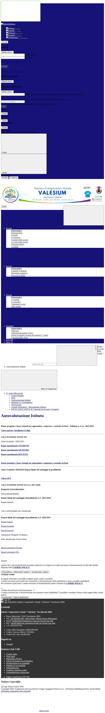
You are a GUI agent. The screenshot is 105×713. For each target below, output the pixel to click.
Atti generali (16, 405)
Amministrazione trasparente (17, 672)
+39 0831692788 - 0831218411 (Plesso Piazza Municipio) (33, 619)
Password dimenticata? (10, 62)
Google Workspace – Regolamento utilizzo (28, 407)
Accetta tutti (40, 572)
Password (29, 57)
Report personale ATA (10, 552)
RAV (13, 398)
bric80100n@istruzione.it (32, 621)
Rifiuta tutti (21, 572)
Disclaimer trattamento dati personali (15, 691)
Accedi (4, 42)
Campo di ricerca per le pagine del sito (16, 364)
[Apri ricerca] (84, 215)
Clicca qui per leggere (10, 494)
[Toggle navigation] (20, 11)
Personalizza (7, 572)
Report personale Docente (11, 548)
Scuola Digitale (17, 395)
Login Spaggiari (66, 99)
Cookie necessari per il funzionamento (16, 590)
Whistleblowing (12, 668)
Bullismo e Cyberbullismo (21, 402)
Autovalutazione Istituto (21, 400)
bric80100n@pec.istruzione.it (33, 623)
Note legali (10, 656)
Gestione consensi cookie (16, 670)
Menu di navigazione (48, 389)
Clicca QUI (6, 478)
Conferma (13, 178)
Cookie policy (12, 654)
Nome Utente (30, 55)
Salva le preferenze (21, 597)
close (4, 206)
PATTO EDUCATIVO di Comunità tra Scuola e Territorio (35, 409)
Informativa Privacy (14, 659)
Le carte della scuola (100, 351)
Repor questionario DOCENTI (14, 454)
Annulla (5, 178)
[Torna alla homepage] (52, 195)
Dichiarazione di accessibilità (18, 663)
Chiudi (4, 114)
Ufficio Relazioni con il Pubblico (19, 661)
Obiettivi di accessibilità (15, 665)
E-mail (28, 94)
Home (99, 346)
